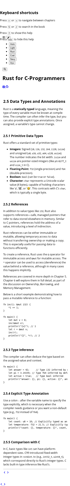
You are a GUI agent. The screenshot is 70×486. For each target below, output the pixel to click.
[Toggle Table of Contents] (4, 37)
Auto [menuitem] (12, 44)
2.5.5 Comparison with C (21, 442)
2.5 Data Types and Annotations (34, 101)
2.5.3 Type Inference (18, 350)
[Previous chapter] (5, 472)
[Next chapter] (8, 472)
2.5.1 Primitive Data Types (23, 136)
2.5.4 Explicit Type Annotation (26, 393)
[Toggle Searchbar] (4, 69)
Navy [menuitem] (12, 59)
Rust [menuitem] (12, 51)
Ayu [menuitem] (12, 63)
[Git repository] (7, 87)
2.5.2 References (15, 204)
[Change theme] (8, 37)
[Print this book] (4, 87)
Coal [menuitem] (12, 55)
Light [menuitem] (12, 48)
